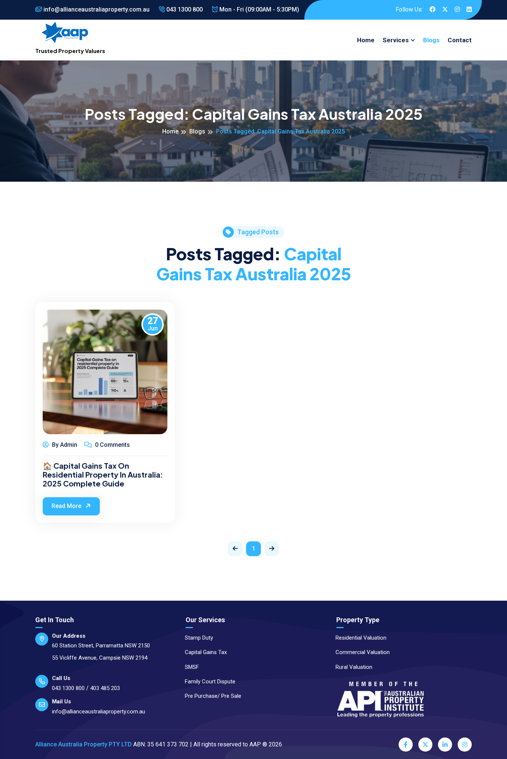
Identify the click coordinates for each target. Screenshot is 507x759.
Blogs (431, 40)
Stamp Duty (199, 637)
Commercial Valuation (363, 652)
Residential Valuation (361, 637)
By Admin (63, 444)
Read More (67, 505)
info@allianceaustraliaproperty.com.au (96, 9)
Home (365, 40)
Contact (460, 40)
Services (396, 40)
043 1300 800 (184, 9)
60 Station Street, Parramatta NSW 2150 (101, 645)
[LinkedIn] (445, 744)
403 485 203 (105, 688)
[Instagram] (465, 744)
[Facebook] (406, 744)
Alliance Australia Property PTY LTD (83, 744)
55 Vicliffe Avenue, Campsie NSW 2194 (99, 657)
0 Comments (112, 444)
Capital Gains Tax (206, 652)
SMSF (192, 667)
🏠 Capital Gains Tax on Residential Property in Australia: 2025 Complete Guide (103, 474)
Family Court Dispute (210, 681)
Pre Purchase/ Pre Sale (213, 696)
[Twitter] (425, 744)
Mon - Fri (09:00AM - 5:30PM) (258, 9)
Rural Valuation (354, 667)
